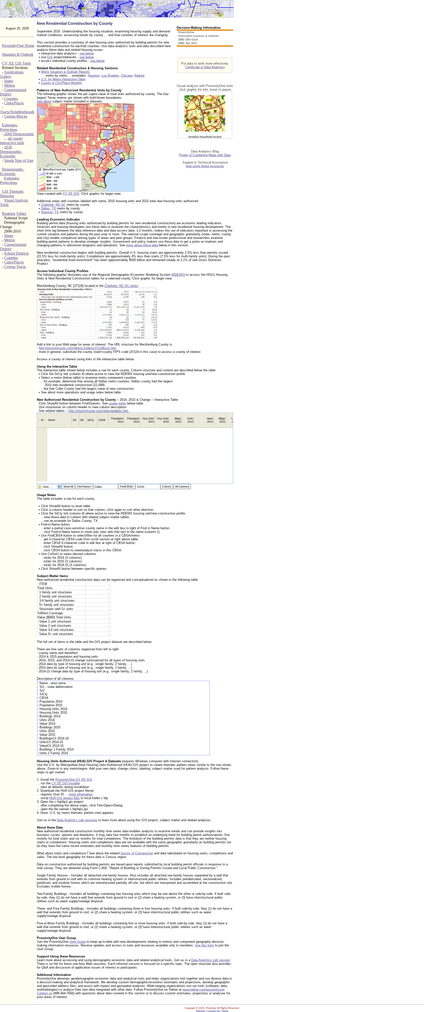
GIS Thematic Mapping (12, 193)
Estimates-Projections (9, 127)
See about (44, 101)
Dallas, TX (48, 208)
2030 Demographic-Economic (11, 151)
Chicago (126, 75)
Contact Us (213, 1010)
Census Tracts (15, 266)
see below (87, 53)
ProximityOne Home (18, 45)
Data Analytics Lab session (210, 960)
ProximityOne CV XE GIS (73, 779)
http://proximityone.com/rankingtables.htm (98, 411)
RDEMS (178, 275)
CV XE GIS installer (66, 783)
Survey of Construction (136, 853)
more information (81, 794)
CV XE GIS (71, 193)
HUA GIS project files (64, 798)
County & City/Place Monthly (61, 83)
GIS (50, 57)
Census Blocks (15, 116)
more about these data (142, 245)
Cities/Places (14, 103)
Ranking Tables (14, 213)
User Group (77, 941)
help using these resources (205, 166)
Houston (94, 75)
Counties (11, 99)
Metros (9, 85)
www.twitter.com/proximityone (204, 989)
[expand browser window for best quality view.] (85, 191)
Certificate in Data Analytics (205, 67)
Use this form (204, 945)
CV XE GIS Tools (16, 63)
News (225, 1010)
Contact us (44, 993)
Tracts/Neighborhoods (17, 112)
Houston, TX (50, 212)
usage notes (117, 403)
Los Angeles (110, 75)
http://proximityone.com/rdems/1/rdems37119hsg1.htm (77, 348)
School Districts (16, 253)
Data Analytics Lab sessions (77, 820)
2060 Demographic (19, 134)
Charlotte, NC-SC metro (121, 286)
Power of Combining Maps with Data (205, 155)
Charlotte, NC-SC (53, 205)
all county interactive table (12, 140)
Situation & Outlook (17, 54)
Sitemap (200, 1010)
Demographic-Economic (12, 171)
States (8, 81)
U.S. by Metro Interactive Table (63, 79)
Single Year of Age (18, 160)
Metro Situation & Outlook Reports (65, 72)
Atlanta (139, 75)
